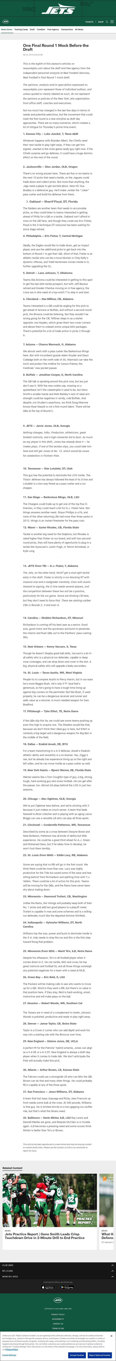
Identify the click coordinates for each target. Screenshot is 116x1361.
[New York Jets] (58, 1300)
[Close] (111, 1336)
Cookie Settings (9, 1355)
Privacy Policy (58, 1314)
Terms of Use (58, 1328)
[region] (58, 1346)
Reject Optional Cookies (99, 1355)
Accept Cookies (77, 1355)
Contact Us (58, 1324)
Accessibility (58, 1319)
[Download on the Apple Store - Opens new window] (48, 1287)
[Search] (107, 22)
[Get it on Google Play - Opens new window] (67, 1288)
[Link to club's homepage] (5, 20)
